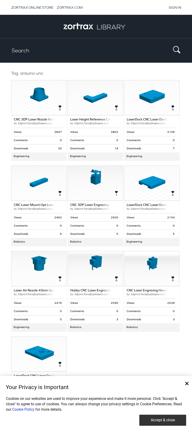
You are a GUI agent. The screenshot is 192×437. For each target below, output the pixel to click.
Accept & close (163, 420)
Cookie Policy (23, 409)
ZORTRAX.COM (70, 7)
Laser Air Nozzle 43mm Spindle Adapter (43, 290)
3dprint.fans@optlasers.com (35, 123)
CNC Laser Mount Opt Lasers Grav (39, 205)
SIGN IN (175, 7)
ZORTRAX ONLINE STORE (32, 7)
